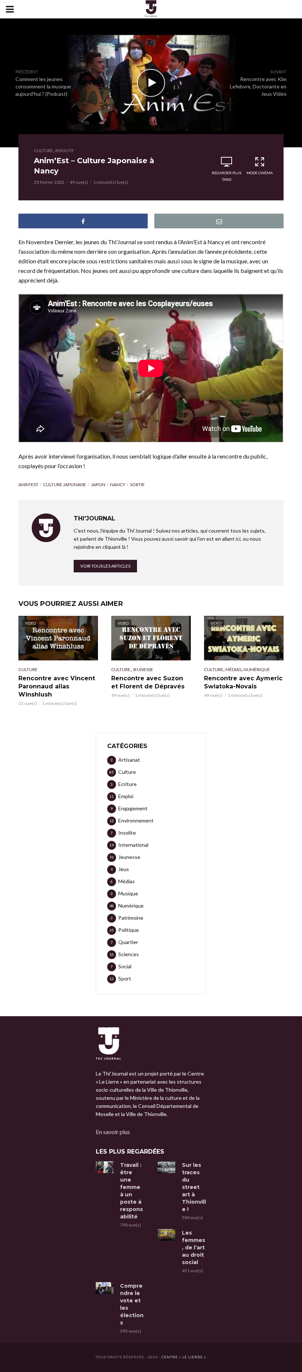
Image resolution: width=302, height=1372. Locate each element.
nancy (117, 484)
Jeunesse (143, 669)
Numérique (256, 669)
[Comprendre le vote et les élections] (104, 1288)
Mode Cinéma (259, 173)
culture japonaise (64, 484)
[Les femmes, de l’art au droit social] (166, 1235)
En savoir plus (113, 1131)
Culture (43, 150)
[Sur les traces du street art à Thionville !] (166, 1167)
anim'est (28, 484)
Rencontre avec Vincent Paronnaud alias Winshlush (56, 686)
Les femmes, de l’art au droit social (193, 1247)
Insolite (64, 150)
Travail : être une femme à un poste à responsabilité (131, 1191)
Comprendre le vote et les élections (132, 1304)
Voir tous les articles (105, 566)
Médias (233, 669)
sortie (137, 484)
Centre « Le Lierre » (184, 1357)
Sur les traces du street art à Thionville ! (194, 1187)
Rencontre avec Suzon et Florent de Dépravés (148, 682)
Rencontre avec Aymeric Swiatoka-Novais (243, 682)
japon (98, 484)
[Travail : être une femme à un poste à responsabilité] (104, 1167)
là (124, 547)
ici (238, 539)
